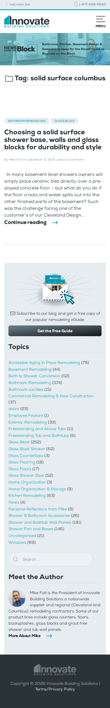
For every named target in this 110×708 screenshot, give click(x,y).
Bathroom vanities (25, 389)
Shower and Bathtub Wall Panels (39, 522)
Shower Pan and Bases (30, 529)
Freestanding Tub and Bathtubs (38, 435)
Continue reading (25, 222)
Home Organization (27, 482)
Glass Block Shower (26, 449)
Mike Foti (15, 159)
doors (13, 408)
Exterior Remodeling (27, 422)
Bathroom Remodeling (26, 121)
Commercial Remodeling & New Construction (51, 396)
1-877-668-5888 (92, 4)
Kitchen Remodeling (27, 495)
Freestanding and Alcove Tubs (37, 428)
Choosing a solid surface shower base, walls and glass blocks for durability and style (53, 140)
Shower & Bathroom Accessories (39, 515)
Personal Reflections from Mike (37, 509)
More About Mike (24, 635)
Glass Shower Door (26, 475)
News (13, 502)
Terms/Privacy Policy (55, 689)
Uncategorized (22, 535)
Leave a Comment (69, 159)
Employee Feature (25, 415)
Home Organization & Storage (37, 489)
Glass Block (64, 121)
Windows (17, 542)
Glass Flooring (21, 462)
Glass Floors (19, 469)
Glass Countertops (25, 455)
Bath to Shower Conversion (34, 376)
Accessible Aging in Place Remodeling (44, 362)
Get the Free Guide (55, 330)
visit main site (19, 4)
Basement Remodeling (30, 369)
